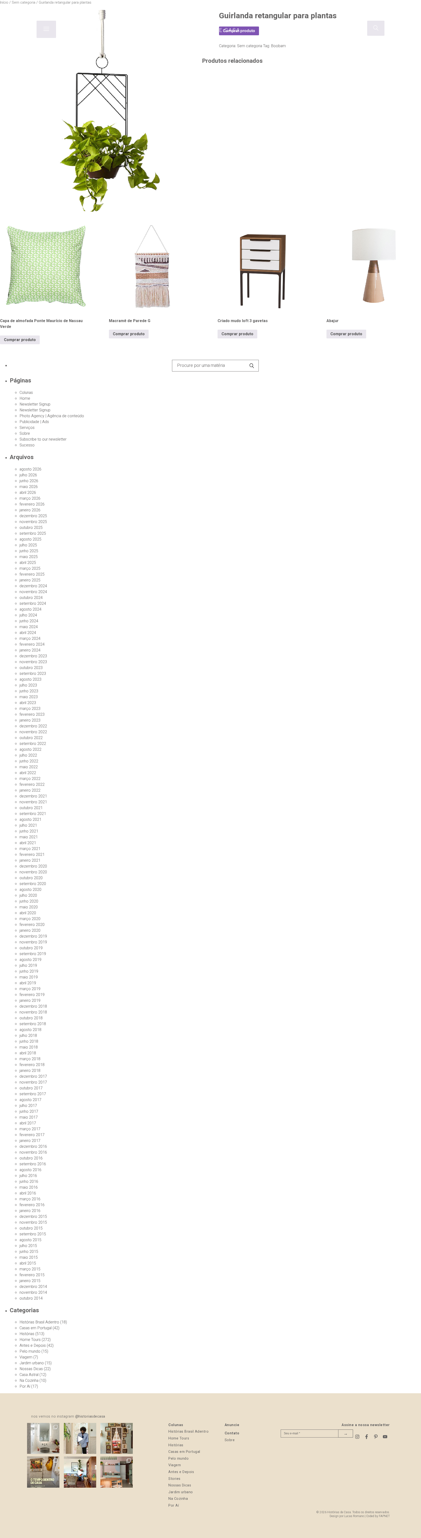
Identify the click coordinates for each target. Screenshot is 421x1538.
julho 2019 (28, 965)
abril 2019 (27, 983)
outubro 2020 (31, 878)
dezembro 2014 (33, 1287)
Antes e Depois (32, 1345)
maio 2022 (28, 767)
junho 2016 (28, 1182)
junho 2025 (28, 551)
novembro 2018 (33, 1012)
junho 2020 (28, 901)
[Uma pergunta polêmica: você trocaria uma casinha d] (80, 1473)
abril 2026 (27, 493)
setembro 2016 (32, 1164)
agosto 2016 (30, 1170)
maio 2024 (28, 627)
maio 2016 (28, 1187)
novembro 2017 (33, 1082)
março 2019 (29, 989)
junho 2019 (28, 971)
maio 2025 (28, 557)
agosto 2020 (30, 890)
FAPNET (384, 1516)
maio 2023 (28, 697)
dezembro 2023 (33, 656)
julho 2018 (28, 1036)
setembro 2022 (32, 744)
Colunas (26, 393)
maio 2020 (28, 907)
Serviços (27, 428)
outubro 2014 (31, 1298)
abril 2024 (27, 633)
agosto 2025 (30, 539)
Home (24, 398)
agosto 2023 (30, 679)
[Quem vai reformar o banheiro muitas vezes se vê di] (43, 1439)
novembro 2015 (33, 1222)
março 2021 (29, 849)
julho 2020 (28, 895)
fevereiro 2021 (32, 855)
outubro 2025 (31, 528)
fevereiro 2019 (32, 995)
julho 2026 (28, 475)
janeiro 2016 (29, 1211)
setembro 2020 (32, 884)
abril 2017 (27, 1123)
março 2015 (29, 1269)
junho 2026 (28, 481)
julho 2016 (28, 1176)
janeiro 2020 (29, 930)
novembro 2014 (33, 1292)
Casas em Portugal (35, 1328)
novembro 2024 (33, 592)
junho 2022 (28, 761)
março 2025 (29, 568)
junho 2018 (28, 1041)
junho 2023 (28, 691)
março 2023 (29, 709)
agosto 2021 (30, 820)
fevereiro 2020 (32, 925)
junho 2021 (28, 831)
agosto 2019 (30, 960)
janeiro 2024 (29, 650)
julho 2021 (28, 825)
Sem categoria (249, 46)
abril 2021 (27, 843)
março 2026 (29, 498)
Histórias (26, 1334)
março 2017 (29, 1129)
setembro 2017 (32, 1094)
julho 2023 (28, 685)
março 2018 (29, 1059)
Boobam (278, 46)
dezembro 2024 (33, 586)
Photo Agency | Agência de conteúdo (51, 416)
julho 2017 (28, 1106)
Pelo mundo (29, 1351)
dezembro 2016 (33, 1146)
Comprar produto (20, 340)
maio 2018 (28, 1047)
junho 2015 (28, 1252)
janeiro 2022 (29, 790)
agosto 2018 (30, 1030)
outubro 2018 (31, 1018)
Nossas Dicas (31, 1369)
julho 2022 (28, 755)
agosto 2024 (30, 609)
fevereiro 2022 (32, 784)
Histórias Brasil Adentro (39, 1322)
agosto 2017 (30, 1100)
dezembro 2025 (33, 516)
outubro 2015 (31, 1228)
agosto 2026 (30, 469)
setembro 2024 (32, 603)
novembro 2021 (33, 802)
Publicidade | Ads (34, 422)
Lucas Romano (354, 1516)
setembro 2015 (32, 1234)
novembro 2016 (33, 1152)
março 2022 (29, 779)
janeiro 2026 (29, 510)
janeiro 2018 (29, 1071)
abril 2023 (27, 703)
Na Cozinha (28, 1381)
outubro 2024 (31, 598)
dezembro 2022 (33, 726)
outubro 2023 (31, 668)
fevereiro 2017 (32, 1135)
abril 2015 (27, 1263)
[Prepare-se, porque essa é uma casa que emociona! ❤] (116, 1439)
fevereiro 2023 (32, 714)
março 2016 (29, 1199)
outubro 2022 (31, 738)
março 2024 (29, 639)
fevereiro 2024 (32, 644)
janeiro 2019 (29, 1001)
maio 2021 (28, 837)
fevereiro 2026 (32, 504)
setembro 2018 (32, 1024)
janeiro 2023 (29, 720)
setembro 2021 (32, 814)
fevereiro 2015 (32, 1275)
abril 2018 (27, 1053)
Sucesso (27, 445)
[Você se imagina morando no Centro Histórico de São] (116, 1473)
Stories (174, 1478)
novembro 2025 (33, 522)
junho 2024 (28, 621)
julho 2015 (28, 1246)
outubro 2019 (31, 948)
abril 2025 (27, 563)
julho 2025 (28, 545)
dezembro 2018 (33, 1006)
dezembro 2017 (33, 1076)
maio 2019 (28, 977)
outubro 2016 (31, 1158)
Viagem (25, 1357)
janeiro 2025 (29, 580)
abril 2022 (27, 773)
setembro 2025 (32, 533)
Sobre (24, 433)
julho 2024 (28, 615)
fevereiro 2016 (32, 1205)
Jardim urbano (31, 1363)
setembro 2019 (32, 954)
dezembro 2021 (33, 796)
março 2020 (29, 919)
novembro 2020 (33, 872)
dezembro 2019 (33, 936)
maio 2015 (28, 1257)
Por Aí (24, 1386)
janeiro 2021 (29, 860)
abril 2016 (27, 1193)
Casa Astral (28, 1375)
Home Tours (30, 1340)
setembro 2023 (32, 674)
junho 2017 (28, 1111)
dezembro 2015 (33, 1217)
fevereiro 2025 (32, 574)
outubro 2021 (31, 808)
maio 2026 (28, 487)
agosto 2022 (30, 749)
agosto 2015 (30, 1240)
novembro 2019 (33, 942)
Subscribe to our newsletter (43, 439)
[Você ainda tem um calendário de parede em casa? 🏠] (43, 1473)
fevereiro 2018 (32, 1065)
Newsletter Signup (34, 404)
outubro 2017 (31, 1088)
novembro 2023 (33, 662)
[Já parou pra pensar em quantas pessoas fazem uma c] (80, 1439)
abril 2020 (27, 913)
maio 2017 (28, 1117)
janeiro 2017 (29, 1141)
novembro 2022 (33, 732)
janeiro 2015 (29, 1281)
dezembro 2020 (33, 866)
